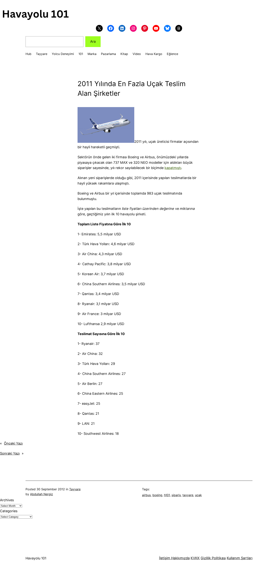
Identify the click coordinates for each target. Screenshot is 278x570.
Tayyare (75, 489)
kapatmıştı (173, 168)
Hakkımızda (180, 558)
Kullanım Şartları (239, 558)
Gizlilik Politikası (213, 558)
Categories (8, 511)
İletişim (164, 558)
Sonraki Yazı (10, 453)
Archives (7, 500)
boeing (157, 495)
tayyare (187, 495)
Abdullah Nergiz (41, 494)
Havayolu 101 (36, 558)
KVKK (195, 558)
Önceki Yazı (13, 443)
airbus (146, 495)
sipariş (176, 495)
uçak (198, 495)
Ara (93, 41)
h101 (167, 495)
